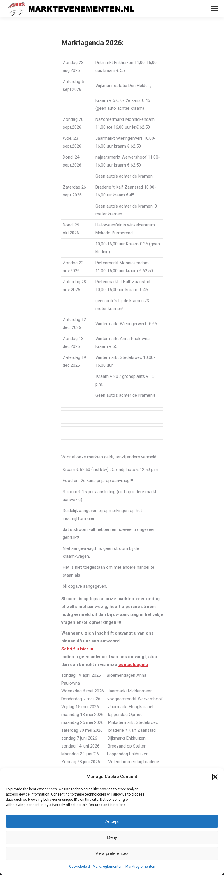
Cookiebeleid (79, 867)
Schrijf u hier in (77, 648)
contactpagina (133, 664)
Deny (112, 837)
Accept (112, 821)
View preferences (112, 853)
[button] (215, 777)
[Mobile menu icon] (214, 9)
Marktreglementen (108, 867)
